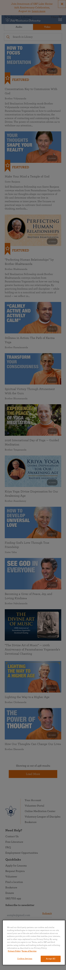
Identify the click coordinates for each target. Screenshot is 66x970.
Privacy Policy (14, 951)
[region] (33, 942)
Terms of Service (29, 951)
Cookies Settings (24, 959)
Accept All (50, 959)
